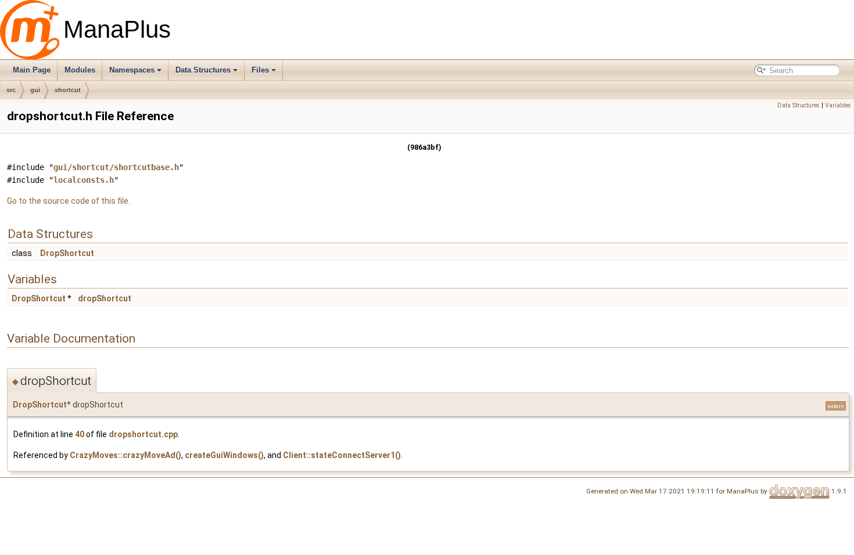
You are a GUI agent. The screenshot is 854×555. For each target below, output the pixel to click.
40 (79, 434)
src (11, 90)
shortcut (68, 90)
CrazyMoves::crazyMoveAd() (125, 455)
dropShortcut (104, 298)
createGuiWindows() (224, 455)
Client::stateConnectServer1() (342, 455)
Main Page (32, 70)
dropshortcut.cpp (143, 434)
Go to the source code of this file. (68, 201)
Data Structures (203, 70)
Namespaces (132, 70)
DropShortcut (67, 253)
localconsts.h (83, 180)
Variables (838, 105)
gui (35, 90)
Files (260, 70)
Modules (79, 70)
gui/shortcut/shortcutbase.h (116, 167)
